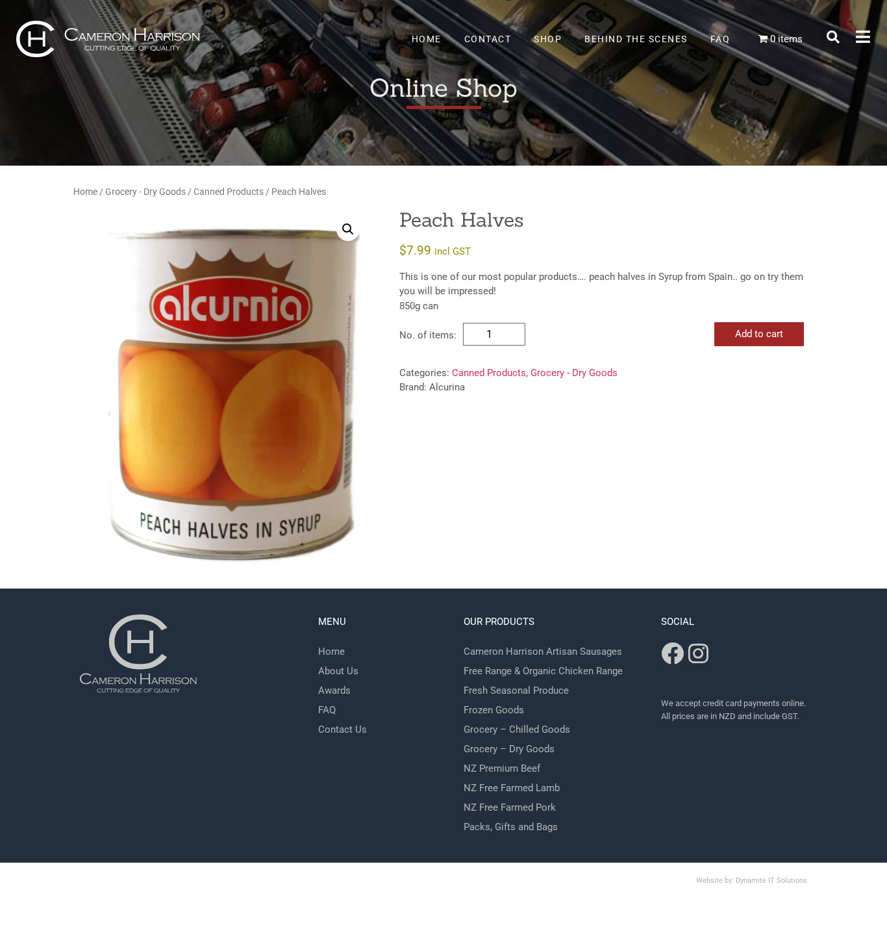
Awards (334, 690)
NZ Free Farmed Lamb (512, 788)
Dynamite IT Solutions (771, 880)
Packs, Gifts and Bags (511, 827)
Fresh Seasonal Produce (516, 690)
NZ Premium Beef (502, 768)
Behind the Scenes (636, 39)
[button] (833, 37)
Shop (548, 39)
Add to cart (759, 334)
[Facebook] (672, 653)
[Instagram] (698, 653)
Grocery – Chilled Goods (517, 729)
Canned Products (229, 191)
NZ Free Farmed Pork (510, 807)
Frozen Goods (494, 710)
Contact (488, 39)
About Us (338, 671)
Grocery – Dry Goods (509, 749)
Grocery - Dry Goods (145, 191)
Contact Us (342, 729)
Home (427, 39)
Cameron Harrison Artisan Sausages (543, 651)
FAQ (720, 39)
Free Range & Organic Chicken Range (543, 671)
